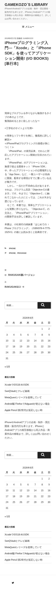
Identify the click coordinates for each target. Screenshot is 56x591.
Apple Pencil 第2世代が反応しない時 (23, 410)
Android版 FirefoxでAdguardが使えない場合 (27, 403)
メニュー (29, 26)
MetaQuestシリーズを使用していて (23, 397)
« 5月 (7, 366)
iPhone (12, 248)
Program (21, 253)
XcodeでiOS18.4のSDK (17, 384)
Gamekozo (28, 38)
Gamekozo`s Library (26, 4)
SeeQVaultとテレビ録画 (17, 391)
